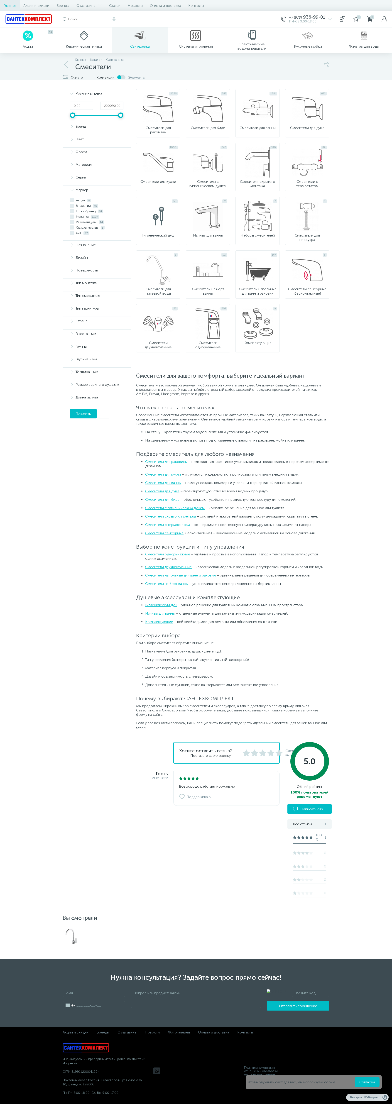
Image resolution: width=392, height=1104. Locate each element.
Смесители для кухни (163, 474)
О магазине (86, 5)
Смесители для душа (162, 491)
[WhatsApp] (156, 1070)
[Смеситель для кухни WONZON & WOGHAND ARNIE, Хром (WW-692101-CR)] (71, 936)
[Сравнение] (342, 19)
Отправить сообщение (298, 1006)
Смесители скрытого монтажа (170, 516)
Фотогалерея (179, 1032)
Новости (135, 5)
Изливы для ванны (160, 613)
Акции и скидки (36, 5)
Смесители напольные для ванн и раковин (180, 575)
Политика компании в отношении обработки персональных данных (261, 1071)
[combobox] (69, 1005)
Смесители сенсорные (164, 533)
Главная (10, 5)
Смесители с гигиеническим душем (175, 508)
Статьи (114, 5)
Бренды (62, 5)
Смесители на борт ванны (166, 583)
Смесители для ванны (163, 483)
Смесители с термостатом (167, 525)
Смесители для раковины (166, 461)
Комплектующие (159, 622)
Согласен (367, 1082)
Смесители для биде (162, 499)
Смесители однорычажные (167, 554)
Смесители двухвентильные (168, 567)
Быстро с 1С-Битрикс (364, 1097)
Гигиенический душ (161, 605)
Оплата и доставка (165, 5)
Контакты (196, 5)
